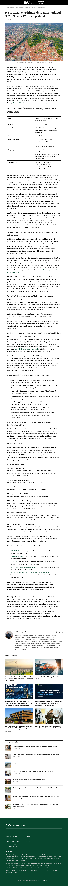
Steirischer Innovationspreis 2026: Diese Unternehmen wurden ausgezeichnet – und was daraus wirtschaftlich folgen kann (18, 703)
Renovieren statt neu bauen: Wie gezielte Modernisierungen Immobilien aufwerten (35, 746)
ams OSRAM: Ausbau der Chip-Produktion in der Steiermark (30, 572)
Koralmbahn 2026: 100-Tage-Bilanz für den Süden (48, 677)
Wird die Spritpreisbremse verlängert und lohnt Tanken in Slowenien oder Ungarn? (48, 727)
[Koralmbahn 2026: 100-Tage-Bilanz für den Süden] (49, 667)
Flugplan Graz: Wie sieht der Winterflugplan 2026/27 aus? (28, 763)
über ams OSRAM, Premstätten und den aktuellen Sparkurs (32, 103)
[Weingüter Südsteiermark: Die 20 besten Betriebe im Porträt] (8, 781)
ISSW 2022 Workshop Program (20, 551)
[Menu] (7, 3)
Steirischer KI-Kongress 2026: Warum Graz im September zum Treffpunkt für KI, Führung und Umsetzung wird (48, 703)
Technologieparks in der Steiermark (26, 349)
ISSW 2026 (14, 562)
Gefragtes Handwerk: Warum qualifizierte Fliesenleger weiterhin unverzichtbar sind (36, 754)
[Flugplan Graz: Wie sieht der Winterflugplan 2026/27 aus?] (8, 765)
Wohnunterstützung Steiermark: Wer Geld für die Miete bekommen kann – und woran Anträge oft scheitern (36, 805)
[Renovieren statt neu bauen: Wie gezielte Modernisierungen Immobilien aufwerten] (8, 748)
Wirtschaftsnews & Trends (20, 19)
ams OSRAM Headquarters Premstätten (23, 567)
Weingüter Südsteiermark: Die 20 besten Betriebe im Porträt (29, 779)
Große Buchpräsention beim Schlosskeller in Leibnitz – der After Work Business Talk (36, 788)
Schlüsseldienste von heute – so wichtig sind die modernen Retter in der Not (33, 771)
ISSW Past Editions (16, 556)
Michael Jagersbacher (22, 632)
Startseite (7, 7)
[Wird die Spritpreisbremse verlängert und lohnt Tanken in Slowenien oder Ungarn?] (49, 716)
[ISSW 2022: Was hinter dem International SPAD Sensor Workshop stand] (34, 42)
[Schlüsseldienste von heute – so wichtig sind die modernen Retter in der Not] (8, 773)
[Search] (61, 3)
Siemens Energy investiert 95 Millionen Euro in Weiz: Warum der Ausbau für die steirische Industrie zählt (19, 678)
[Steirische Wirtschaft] (34, 2)
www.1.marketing (45, 880)
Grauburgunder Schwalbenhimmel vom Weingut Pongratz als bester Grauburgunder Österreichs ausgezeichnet (36, 797)
